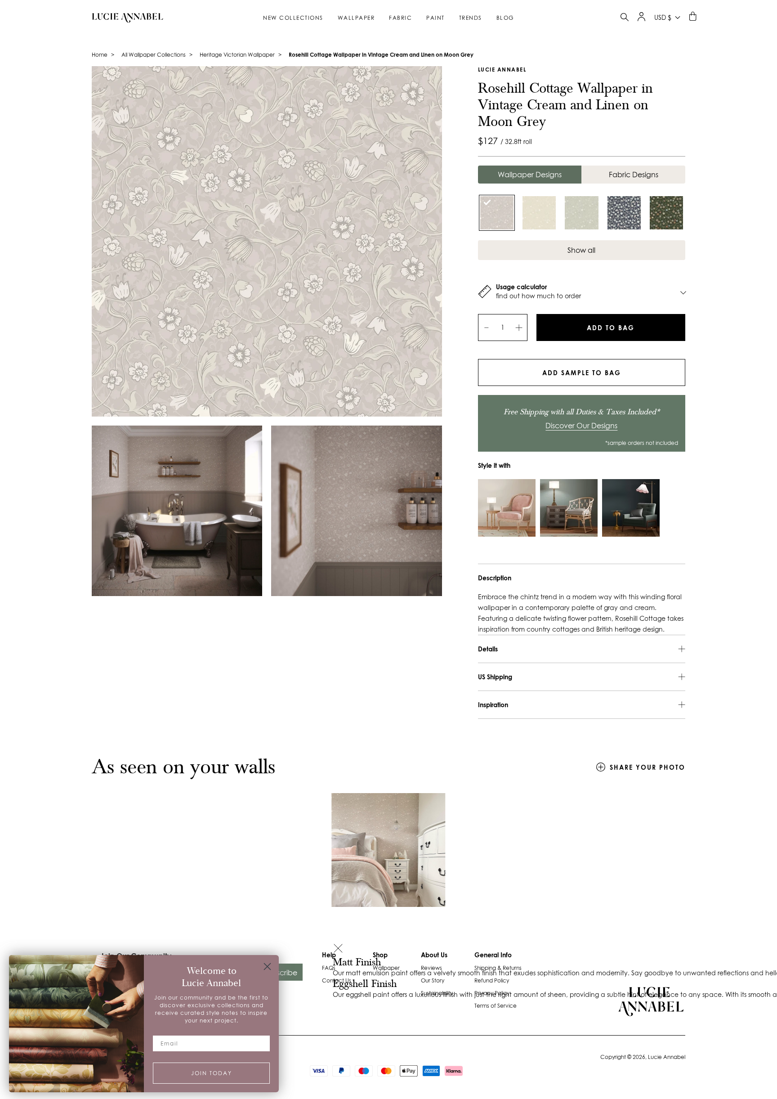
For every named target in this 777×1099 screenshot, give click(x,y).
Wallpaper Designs (530, 174)
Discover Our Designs (581, 426)
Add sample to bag (581, 372)
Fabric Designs (633, 174)
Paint (435, 18)
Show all (581, 250)
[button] (338, 949)
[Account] (641, 18)
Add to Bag (610, 327)
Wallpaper (356, 18)
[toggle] (625, 18)
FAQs (328, 968)
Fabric (400, 18)
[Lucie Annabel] (124, 17)
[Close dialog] (267, 966)
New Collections (293, 18)
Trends (470, 18)
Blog (505, 18)
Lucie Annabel (502, 69)
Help (329, 955)
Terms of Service (495, 1005)
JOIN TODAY (211, 1073)
